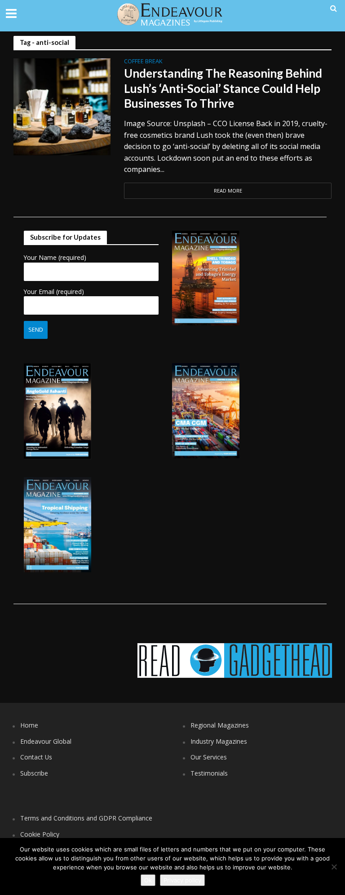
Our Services (208, 757)
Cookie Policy (39, 834)
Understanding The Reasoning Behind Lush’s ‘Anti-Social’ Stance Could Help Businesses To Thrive (223, 88)
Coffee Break (143, 61)
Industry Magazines (218, 741)
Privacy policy (182, 880)
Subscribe (34, 773)
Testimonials (209, 773)
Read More (228, 190)
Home (29, 725)
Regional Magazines (219, 725)
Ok (148, 880)
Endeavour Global (45, 741)
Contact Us (36, 757)
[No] (333, 866)
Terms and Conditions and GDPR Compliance (86, 818)
